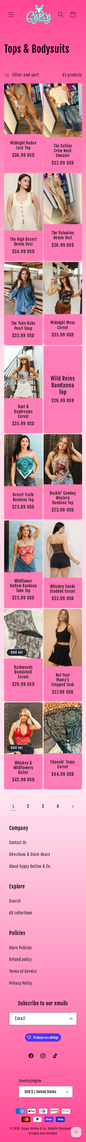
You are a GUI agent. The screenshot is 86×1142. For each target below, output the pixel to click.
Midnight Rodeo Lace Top (23, 145)
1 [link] (13, 806)
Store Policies (20, 947)
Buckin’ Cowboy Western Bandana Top (63, 498)
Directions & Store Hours (29, 854)
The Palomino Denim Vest (62, 235)
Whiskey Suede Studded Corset (62, 588)
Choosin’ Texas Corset (62, 764)
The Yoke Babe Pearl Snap (23, 326)
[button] (11, 15)
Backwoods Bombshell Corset (23, 672)
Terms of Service (23, 971)
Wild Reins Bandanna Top (63, 385)
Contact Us (18, 842)
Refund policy (20, 959)
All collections (20, 913)
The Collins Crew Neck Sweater (63, 151)
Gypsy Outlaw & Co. (34, 1128)
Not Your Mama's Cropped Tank (62, 680)
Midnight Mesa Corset (62, 325)
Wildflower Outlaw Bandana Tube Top (23, 585)
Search (14, 901)
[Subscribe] (70, 1018)
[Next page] (73, 806)
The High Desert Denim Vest (23, 242)
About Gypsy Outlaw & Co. (30, 866)
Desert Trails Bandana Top (23, 497)
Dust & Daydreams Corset (23, 411)
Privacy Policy (20, 983)
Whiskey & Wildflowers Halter (23, 768)
